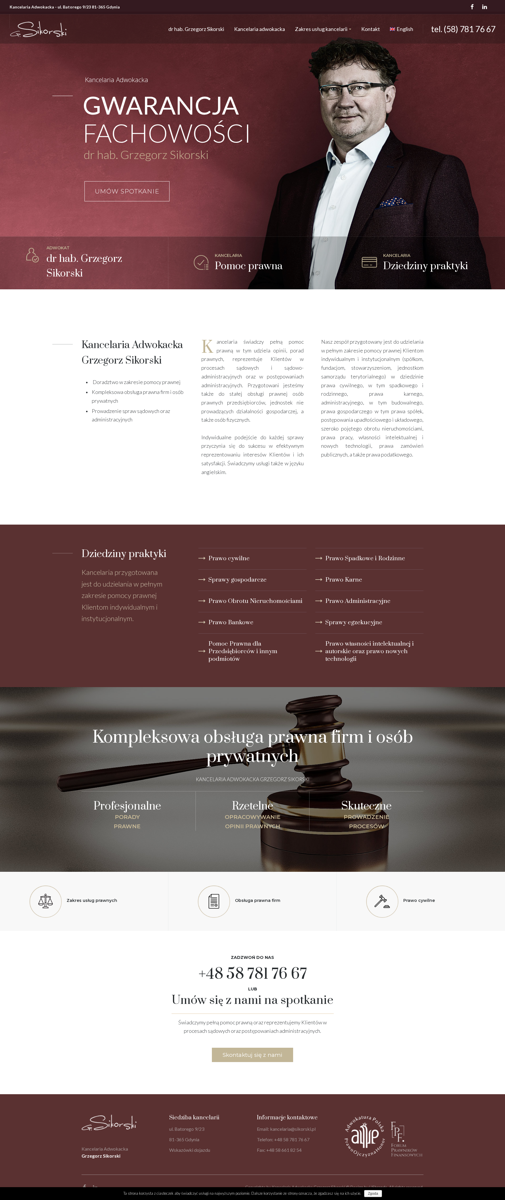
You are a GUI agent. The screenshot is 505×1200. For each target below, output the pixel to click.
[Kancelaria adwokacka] (84, 263)
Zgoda (373, 1194)
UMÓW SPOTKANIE (127, 191)
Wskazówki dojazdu (189, 1150)
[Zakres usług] (421, 263)
